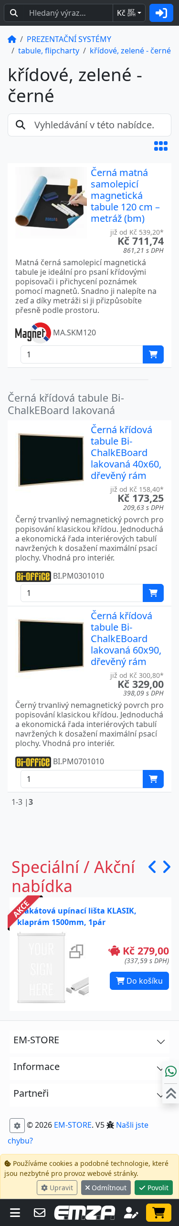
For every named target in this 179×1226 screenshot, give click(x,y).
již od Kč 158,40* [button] (137, 489)
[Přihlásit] (161, 13)
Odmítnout (108, 1187)
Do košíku (144, 981)
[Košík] (158, 1213)
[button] (161, 146)
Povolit (157, 1187)
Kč (126, 13)
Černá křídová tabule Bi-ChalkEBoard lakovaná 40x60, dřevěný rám (126, 452)
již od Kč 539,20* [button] (137, 232)
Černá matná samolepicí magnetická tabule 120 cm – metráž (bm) (125, 195)
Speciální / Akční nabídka (73, 876)
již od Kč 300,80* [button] (137, 675)
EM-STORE (73, 1125)
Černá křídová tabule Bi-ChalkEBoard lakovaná (66, 404)
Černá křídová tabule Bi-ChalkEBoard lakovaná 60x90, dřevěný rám (126, 638)
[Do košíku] (153, 354)
